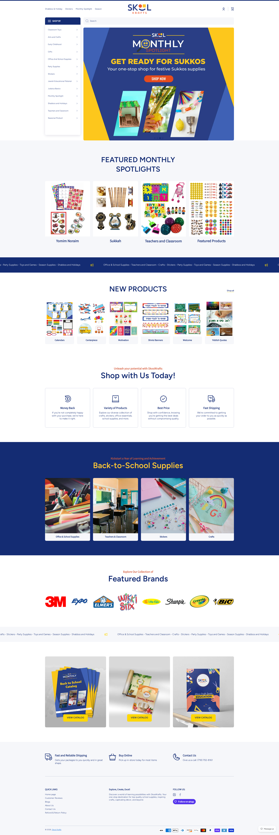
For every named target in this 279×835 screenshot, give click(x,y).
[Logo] (139, 9)
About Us (49, 805)
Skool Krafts (56, 830)
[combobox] (158, 21)
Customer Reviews (53, 798)
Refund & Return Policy (55, 812)
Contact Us (50, 809)
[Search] (85, 21)
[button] (232, 9)
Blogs (47, 802)
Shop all (230, 290)
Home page (50, 794)
